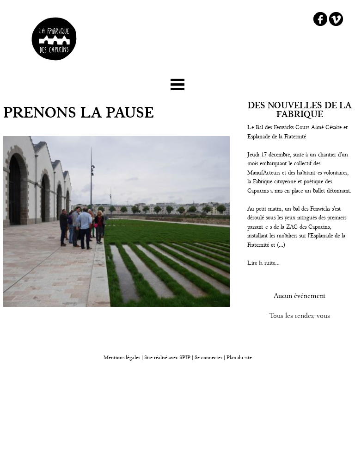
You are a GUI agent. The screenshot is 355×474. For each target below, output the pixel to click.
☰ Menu (177, 82)
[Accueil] (54, 64)
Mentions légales (122, 357)
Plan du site (239, 357)
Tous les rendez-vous (299, 315)
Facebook (320, 19)
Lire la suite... (263, 263)
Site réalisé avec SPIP (167, 357)
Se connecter (208, 357)
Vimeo (336, 19)
